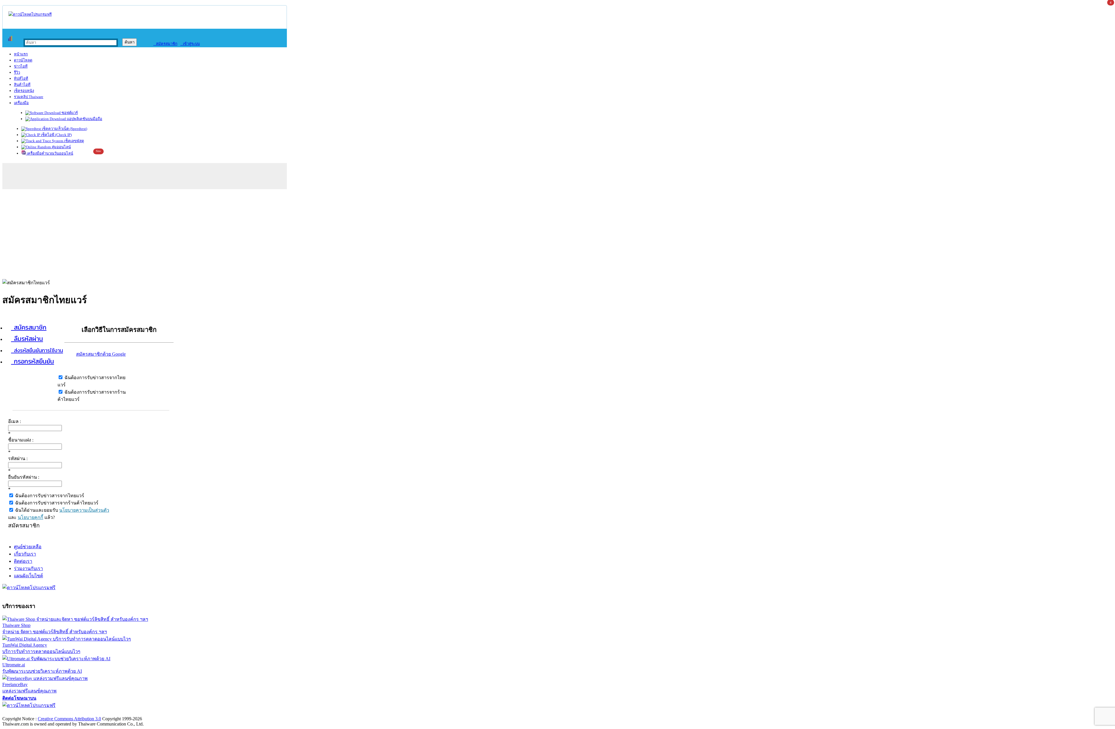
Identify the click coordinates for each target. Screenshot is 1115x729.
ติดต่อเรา (23, 561)
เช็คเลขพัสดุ (73, 141)
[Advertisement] (557, 232)
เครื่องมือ (21, 103)
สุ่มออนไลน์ (61, 147)
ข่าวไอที (21, 66)
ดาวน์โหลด (23, 60)
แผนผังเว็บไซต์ (28, 575)
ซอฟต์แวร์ (69, 113)
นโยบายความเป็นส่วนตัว (84, 510)
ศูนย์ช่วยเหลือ (28, 546)
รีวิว (17, 72)
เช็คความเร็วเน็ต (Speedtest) (64, 128)
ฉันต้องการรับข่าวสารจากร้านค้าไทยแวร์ (56, 502)
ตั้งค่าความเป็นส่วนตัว (24, 712)
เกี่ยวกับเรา (25, 553)
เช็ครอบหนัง (24, 90)
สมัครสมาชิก (165, 43)
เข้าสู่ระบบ (190, 43)
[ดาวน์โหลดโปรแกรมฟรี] (30, 14)
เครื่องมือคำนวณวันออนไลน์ (49, 153)
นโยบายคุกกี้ (30, 517)
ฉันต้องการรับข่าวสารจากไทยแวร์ (49, 495)
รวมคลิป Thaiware (28, 97)
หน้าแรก (21, 54)
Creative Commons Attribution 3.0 (69, 718)
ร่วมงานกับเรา (28, 568)
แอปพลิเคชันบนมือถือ (84, 119)
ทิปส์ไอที (21, 78)
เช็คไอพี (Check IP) (56, 135)
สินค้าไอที (22, 84)
